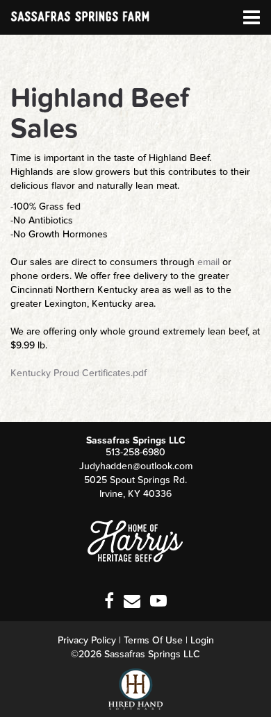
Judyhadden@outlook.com (135, 466)
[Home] (135, 541)
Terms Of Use (153, 640)
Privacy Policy (87, 640)
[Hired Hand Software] (135, 689)
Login (202, 640)
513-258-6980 (135, 452)
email (208, 262)
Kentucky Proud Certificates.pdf (78, 373)
